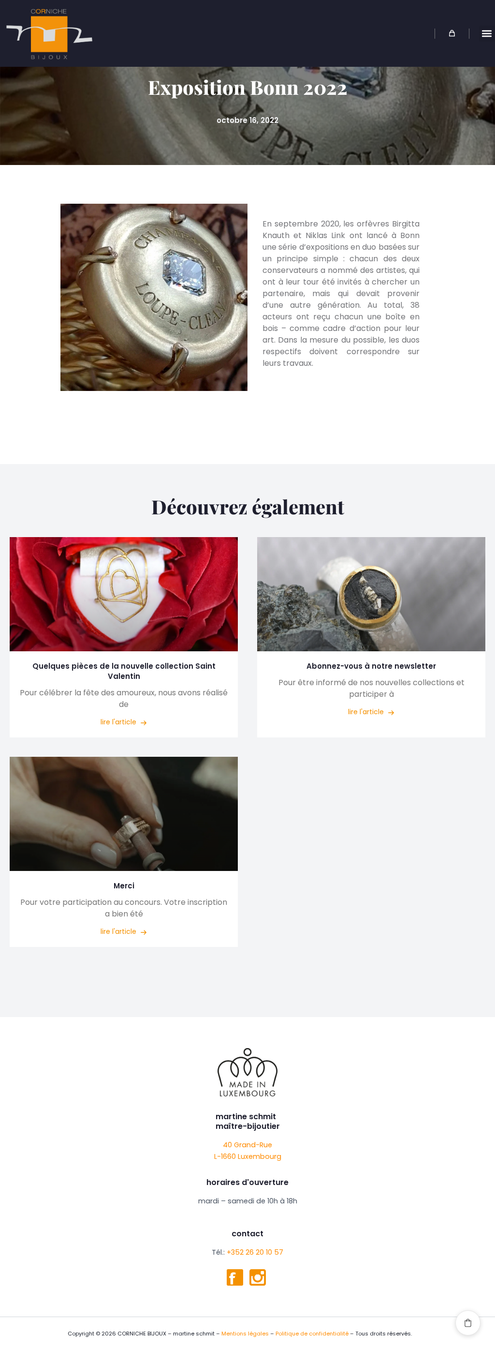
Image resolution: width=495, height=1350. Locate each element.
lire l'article (119, 722)
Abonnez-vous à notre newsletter (371, 666)
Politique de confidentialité (312, 1333)
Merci (124, 886)
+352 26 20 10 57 (255, 1252)
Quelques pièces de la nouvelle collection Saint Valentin (124, 671)
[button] (487, 34)
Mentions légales (245, 1333)
